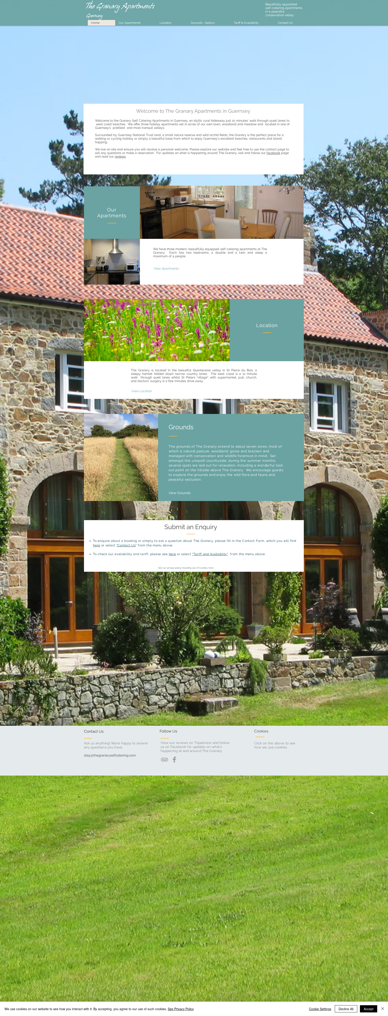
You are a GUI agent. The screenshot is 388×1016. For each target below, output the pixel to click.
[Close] (382, 1008)
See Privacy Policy (181, 1009)
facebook (273, 153)
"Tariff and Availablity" (210, 554)
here (96, 545)
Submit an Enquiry (190, 527)
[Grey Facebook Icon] (174, 759)
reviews (120, 156)
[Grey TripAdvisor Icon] (164, 759)
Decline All (346, 1009)
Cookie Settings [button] (320, 1009)
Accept (368, 1009)
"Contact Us (126, 545)
